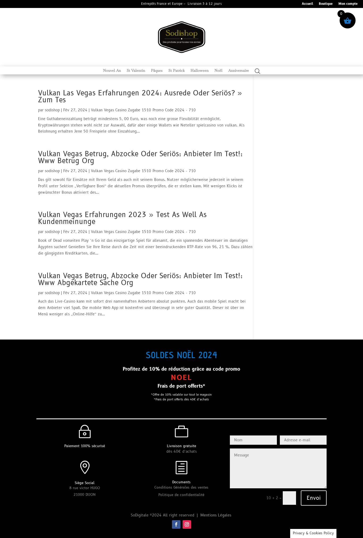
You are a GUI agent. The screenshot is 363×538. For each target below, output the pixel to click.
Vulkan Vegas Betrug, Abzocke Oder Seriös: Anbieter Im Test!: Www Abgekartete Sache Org (140, 279)
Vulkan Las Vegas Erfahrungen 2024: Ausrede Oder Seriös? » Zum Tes (140, 96)
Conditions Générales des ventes (181, 487)
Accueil (307, 4)
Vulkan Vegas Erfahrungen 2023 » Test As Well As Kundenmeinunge (122, 218)
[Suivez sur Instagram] (187, 524)
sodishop (52, 110)
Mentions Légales (216, 515)
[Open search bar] (257, 71)
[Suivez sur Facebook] (176, 524)
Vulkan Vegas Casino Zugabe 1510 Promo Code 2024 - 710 (143, 110)
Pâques (157, 71)
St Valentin (136, 71)
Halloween (200, 71)
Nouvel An (112, 71)
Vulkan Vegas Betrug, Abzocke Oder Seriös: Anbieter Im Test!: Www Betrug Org (140, 157)
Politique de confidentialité (181, 495)
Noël (218, 71)
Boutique (326, 4)
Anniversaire (238, 71)
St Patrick (176, 71)
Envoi (314, 498)
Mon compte (348, 4)
